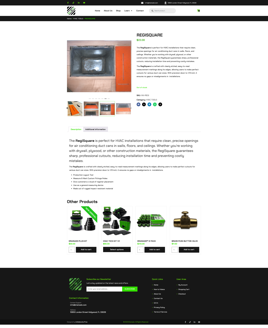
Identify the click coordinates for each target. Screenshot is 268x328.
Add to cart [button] (86, 249)
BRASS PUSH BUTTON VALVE (185, 241)
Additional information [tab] (95, 129)
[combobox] (163, 10)
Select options (117, 249)
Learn (127, 10)
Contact (140, 10)
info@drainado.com (151, 3)
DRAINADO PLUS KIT (78, 241)
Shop (118, 10)
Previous (67, 108)
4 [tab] (99, 100)
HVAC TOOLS (78, 19)
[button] (138, 104)
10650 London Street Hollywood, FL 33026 (182, 3)
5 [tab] (102, 100)
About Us (108, 10)
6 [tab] (105, 100)
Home (97, 10)
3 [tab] (96, 100)
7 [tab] (109, 100)
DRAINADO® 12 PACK (146, 241)
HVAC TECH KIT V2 (111, 241)
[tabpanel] (101, 64)
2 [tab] (93, 100)
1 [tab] (90, 100)
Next (131, 108)
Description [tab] (76, 129)
